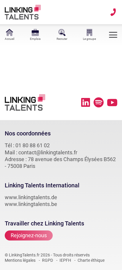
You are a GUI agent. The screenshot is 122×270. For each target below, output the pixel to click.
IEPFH (65, 260)
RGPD (47, 260)
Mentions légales (20, 260)
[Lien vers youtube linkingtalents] (112, 103)
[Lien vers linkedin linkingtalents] (85, 102)
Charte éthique (91, 260)
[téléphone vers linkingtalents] (113, 12)
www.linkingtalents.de (31, 197)
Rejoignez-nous (29, 235)
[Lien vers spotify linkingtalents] (99, 102)
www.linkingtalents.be (31, 204)
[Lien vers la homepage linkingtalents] (23, 12)
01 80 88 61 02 (32, 145)
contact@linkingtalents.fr (47, 152)
